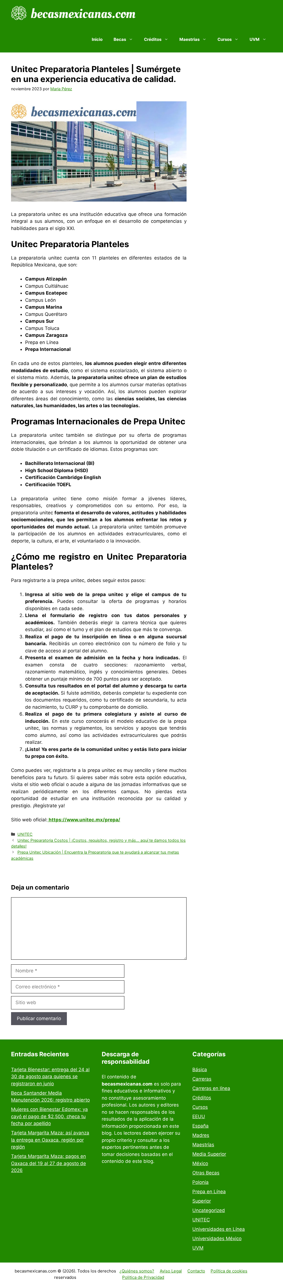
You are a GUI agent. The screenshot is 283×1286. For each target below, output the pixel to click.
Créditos (201, 1097)
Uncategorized (208, 1210)
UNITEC (25, 834)
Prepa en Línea (209, 1191)
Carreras (201, 1079)
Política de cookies (229, 1271)
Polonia (200, 1182)
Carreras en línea (211, 1088)
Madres (200, 1135)
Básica (199, 1069)
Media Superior (209, 1154)
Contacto (196, 1271)
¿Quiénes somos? (136, 1271)
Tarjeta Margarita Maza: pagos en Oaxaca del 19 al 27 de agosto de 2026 (48, 1163)
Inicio (97, 39)
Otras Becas (205, 1173)
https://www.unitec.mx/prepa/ (84, 819)
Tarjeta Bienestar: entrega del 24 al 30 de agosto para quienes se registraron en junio (50, 1076)
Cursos (200, 1107)
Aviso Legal (171, 1271)
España (200, 1126)
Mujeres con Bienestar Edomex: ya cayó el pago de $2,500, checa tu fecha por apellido (49, 1116)
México (200, 1163)
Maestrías (203, 1144)
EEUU (198, 1116)
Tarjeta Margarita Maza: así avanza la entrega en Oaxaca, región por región (50, 1140)
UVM (197, 1248)
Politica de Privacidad (143, 1277)
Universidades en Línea (218, 1229)
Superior (201, 1201)
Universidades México (217, 1238)
